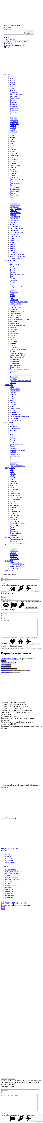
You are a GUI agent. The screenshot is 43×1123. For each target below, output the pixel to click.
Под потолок (14, 371)
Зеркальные (14, 454)
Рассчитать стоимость (21, 905)
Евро (11, 185)
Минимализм (15, 205)
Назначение (14, 317)
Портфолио (14, 551)
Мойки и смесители (17, 256)
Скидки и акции (16, 563)
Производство (15, 547)
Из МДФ (13, 452)
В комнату (14, 527)
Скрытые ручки (16, 236)
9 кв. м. (12, 250)
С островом (14, 230)
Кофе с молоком (16, 94)
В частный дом (15, 533)
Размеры (13, 485)
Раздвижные (14, 521)
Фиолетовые (14, 124)
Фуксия (12, 100)
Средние (13, 284)
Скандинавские (16, 209)
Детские (13, 327)
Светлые (13, 272)
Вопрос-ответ (15, 567)
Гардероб (13, 379)
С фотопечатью (15, 315)
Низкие (12, 345)
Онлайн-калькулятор (17, 565)
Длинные (13, 343)
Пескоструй (14, 310)
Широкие (13, 351)
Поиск (28, 33)
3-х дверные (14, 361)
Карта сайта (14, 559)
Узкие (12, 242)
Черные (12, 80)
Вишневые (14, 110)
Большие (13, 282)
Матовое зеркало (16, 304)
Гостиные (9, 385)
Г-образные (14, 341)
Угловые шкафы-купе (18, 353)
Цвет (11, 76)
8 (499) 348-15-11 (23, 41)
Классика (13, 426)
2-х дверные (14, 359)
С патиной (14, 155)
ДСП (11, 157)
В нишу (13, 529)
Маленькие (14, 280)
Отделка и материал (17, 286)
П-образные (14, 171)
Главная (4, 659)
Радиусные (14, 177)
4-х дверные (14, 363)
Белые (12, 78)
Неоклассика (14, 203)
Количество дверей (17, 357)
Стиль (12, 181)
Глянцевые (14, 92)
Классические (15, 195)
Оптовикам (14, 569)
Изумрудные (14, 112)
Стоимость (14, 159)
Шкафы (8, 856)
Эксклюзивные (15, 213)
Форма (12, 169)
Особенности (15, 217)
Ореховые (13, 116)
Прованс (13, 201)
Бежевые (13, 90)
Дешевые (13, 161)
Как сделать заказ (16, 539)
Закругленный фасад (17, 355)
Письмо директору (8, 1079)
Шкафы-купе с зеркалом (19, 302)
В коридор (14, 321)
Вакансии (13, 557)
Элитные (13, 167)
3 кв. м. (12, 244)
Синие (12, 130)
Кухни (7, 74)
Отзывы (13, 553)
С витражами (15, 313)
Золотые (13, 128)
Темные (13, 268)
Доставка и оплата (12, 537)
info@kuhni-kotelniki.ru (9, 848)
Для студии (14, 219)
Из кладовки (14, 515)
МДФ (12, 134)
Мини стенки (15, 408)
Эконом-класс (15, 165)
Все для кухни (15, 252)
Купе (11, 458)
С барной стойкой (16, 228)
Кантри (12, 193)
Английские (14, 187)
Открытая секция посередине (21, 375)
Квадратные (14, 505)
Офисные (13, 329)
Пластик (13, 149)
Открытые (14, 519)
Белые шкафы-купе (17, 274)
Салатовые (14, 122)
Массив (12, 147)
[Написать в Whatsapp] (21, 965)
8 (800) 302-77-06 (10, 41)
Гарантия (13, 549)
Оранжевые (14, 108)
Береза (12, 139)
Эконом (13, 383)
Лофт (12, 197)
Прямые (13, 175)
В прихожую (14, 323)
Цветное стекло (16, 308)
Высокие (13, 339)
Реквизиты (14, 555)
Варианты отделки (17, 254)
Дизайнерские (15, 189)
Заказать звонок (7, 905)
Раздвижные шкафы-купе (19, 373)
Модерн (13, 199)
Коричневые (14, 264)
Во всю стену (15, 367)
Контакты (9, 570)
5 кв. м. (12, 246)
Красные (13, 84)
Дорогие (13, 163)
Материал (13, 132)
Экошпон (13, 153)
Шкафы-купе (10, 260)
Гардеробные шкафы (17, 523)
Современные (15, 183)
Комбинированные (17, 311)
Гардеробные (10, 468)
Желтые (13, 82)
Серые (12, 88)
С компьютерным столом (19, 416)
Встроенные (14, 225)
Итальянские (14, 191)
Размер (12, 238)
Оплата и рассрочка (17, 543)
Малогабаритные (16, 232)
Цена (12, 480)
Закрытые (13, 517)
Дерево (12, 141)
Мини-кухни (14, 240)
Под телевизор (15, 420)
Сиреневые (14, 120)
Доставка (13, 541)
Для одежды (14, 333)
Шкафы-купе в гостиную (19, 319)
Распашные (14, 377)
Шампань (13, 104)
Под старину (14, 207)
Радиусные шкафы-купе (19, 349)
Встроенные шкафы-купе (19, 369)
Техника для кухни (17, 258)
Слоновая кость (15, 98)
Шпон (12, 151)
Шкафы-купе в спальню (19, 325)
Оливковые (14, 106)
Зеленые (13, 86)
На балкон (13, 335)
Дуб (11, 143)
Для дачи (13, 223)
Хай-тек (13, 215)
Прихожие (9, 422)
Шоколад (13, 102)
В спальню (14, 531)
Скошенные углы (16, 179)
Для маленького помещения (20, 381)
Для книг (13, 331)
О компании (10, 545)
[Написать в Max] (3, 910)
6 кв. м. (12, 248)
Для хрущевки (15, 221)
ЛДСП (12, 145)
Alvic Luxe (14, 292)
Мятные (13, 126)
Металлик (13, 96)
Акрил (12, 138)
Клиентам (9, 561)
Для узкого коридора (17, 466)
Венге (12, 114)
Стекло (12, 306)
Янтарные (13, 118)
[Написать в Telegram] (21, 938)
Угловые (13, 173)
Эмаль (12, 136)
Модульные (14, 234)
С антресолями (15, 226)
